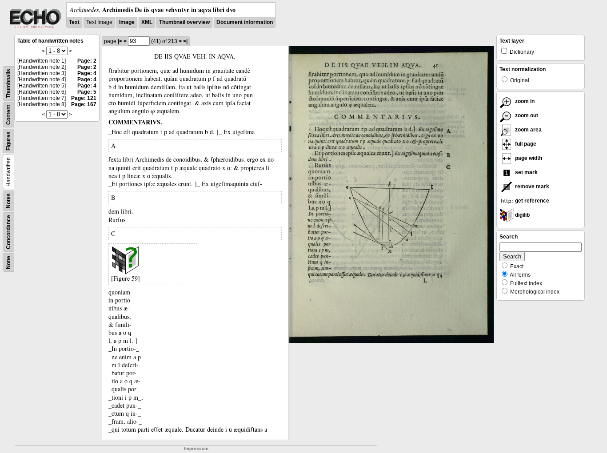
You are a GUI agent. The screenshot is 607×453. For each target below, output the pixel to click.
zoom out (526, 115)
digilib (522, 215)
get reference (531, 201)
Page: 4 (86, 73)
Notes (8, 200)
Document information (244, 22)
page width (528, 158)
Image (127, 22)
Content (8, 115)
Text (74, 22)
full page (525, 144)
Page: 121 (83, 98)
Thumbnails (8, 83)
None (8, 262)
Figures (8, 141)
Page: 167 (83, 104)
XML (146, 22)
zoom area (528, 130)
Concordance (8, 232)
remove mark (531, 186)
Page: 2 (86, 61)
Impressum (196, 448)
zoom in (524, 101)
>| (185, 41)
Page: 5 (86, 92)
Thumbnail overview (184, 22)
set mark (526, 172)
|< (120, 41)
